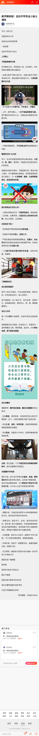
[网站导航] (37, 2)
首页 (9, 723)
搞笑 (4, 716)
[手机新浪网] (3, 2)
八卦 (10, 716)
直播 (10, 713)
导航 (16, 723)
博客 (22, 713)
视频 (4, 713)
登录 (30, 723)
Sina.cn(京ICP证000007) (15, 728)
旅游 (22, 716)
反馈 (23, 723)
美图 (16, 713)
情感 (16, 716)
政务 (34, 713)
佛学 (28, 716)
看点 (28, 713)
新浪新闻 (10, 2)
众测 (34, 716)
